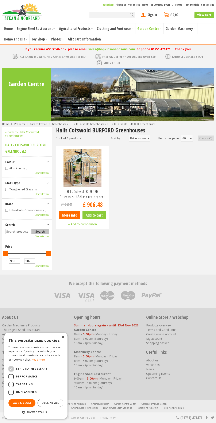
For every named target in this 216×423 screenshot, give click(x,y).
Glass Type (12, 183)
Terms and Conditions (161, 330)
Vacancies (153, 365)
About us (152, 360)
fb (206, 418)
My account (154, 339)
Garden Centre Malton (125, 403)
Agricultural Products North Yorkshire (67, 403)
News (150, 369)
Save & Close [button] (21, 403)
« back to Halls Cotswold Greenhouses (22, 134)
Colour (10, 162)
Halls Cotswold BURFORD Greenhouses (25, 148)
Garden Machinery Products (21, 325)
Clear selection (42, 173)
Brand (9, 204)
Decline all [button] (50, 403)
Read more (39, 359)
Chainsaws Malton (100, 403)
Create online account (161, 334)
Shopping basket (157, 343)
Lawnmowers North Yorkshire (117, 407)
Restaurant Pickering (147, 407)
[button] (35, 412)
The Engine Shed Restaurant (21, 330)
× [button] (62, 337)
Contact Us (153, 378)
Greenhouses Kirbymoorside (84, 407)
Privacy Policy (108, 417)
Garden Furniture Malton (154, 403)
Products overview (158, 325)
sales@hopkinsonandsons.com (111, 49)
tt (212, 418)
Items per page (168, 138)
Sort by (115, 138)
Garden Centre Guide (83, 417)
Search (10, 225)
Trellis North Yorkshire (173, 407)
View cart (204, 15)
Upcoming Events (158, 374)
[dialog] (36, 376)
